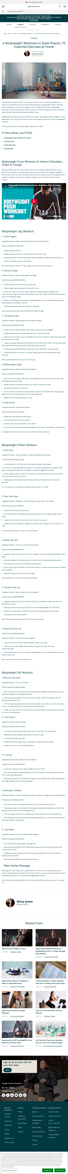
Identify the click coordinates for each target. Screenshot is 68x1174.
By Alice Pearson (17, 1046)
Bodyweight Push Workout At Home (17, 138)
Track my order (9, 1142)
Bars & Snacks (22, 1123)
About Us (35, 1112)
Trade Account (37, 1136)
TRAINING (34, 38)
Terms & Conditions (38, 1131)
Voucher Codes (54, 1112)
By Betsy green (37, 54)
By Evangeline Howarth (53, 1046)
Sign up (7, 1070)
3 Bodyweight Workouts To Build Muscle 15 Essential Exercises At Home (39, 33)
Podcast (58, 24)
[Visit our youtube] (16, 1095)
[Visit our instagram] (3, 1095)
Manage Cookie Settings (9, 1170)
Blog (9, 33)
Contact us (8, 1121)
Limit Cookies (60, 1170)
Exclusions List (9, 1138)
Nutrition (32, 24)
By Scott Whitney (51, 957)
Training (20, 24)
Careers (34, 1144)
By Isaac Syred (15, 952)
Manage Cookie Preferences (12, 1083)
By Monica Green (17, 1016)
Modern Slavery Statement (37, 1122)
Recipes (9, 24)
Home (5, 33)
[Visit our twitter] (20, 1095)
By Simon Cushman (17, 986)
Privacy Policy (36, 1127)
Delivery (7, 1134)
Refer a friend (54, 1122)
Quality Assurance (38, 1116)
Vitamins (20, 1131)
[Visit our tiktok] (12, 1095)
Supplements (45, 24)
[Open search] (3, 11)
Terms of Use (10, 1167)
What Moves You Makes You (54, 1129)
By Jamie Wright (50, 986)
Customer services (8, 1115)
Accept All (48, 1170)
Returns (7, 1129)
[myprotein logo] (34, 6)
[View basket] (64, 6)
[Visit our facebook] (8, 1095)
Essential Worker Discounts (54, 1136)
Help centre (8, 1125)
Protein (20, 1112)
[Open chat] (25, 1095)
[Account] (60, 6)
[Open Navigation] (3, 6)
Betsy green (25, 901)
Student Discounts (55, 1116)
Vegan (20, 1127)
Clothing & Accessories (22, 1117)
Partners (35, 1140)
